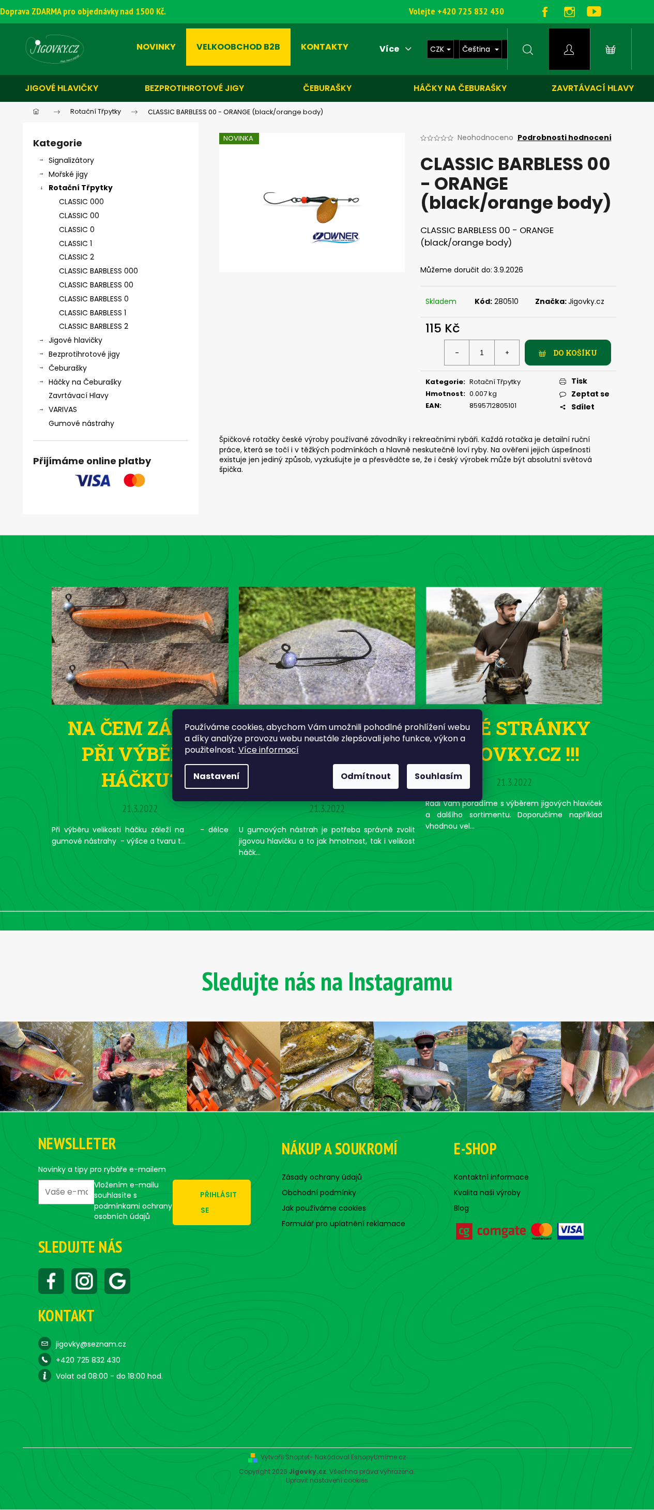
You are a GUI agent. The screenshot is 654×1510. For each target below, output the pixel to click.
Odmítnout (366, 776)
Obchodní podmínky (319, 1192)
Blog (461, 1208)
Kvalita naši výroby (487, 1192)
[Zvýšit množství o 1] (506, 352)
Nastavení (216, 776)
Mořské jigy (68, 174)
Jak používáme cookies (324, 1208)
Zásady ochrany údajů (322, 1177)
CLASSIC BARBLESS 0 (94, 299)
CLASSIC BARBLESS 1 (92, 313)
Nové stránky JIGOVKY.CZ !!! (513, 740)
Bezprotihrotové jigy (194, 88)
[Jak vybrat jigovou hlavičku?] (327, 644)
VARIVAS (63, 409)
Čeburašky (327, 88)
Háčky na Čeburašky (85, 382)
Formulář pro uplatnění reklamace (343, 1223)
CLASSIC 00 (79, 215)
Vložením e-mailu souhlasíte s (133, 1201)
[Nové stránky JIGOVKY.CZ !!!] (513, 644)
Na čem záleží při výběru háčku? (140, 753)
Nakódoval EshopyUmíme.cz (360, 1457)
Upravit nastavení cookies (327, 1480)
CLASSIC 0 (77, 229)
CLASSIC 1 (75, 243)
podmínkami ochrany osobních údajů (133, 1211)
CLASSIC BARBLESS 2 (93, 326)
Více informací (268, 750)
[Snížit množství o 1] (457, 352)
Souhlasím (438, 776)
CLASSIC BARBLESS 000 (98, 271)
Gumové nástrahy (81, 423)
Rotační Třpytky (81, 187)
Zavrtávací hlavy (593, 88)
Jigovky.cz (586, 301)
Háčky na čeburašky (460, 88)
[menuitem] (156, 47)
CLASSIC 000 (81, 201)
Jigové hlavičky (61, 88)
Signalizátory (71, 160)
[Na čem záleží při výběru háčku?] (140, 644)
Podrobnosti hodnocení (565, 138)
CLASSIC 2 (76, 257)
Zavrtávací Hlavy (79, 395)
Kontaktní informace (491, 1177)
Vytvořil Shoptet (285, 1457)
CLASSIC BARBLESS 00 (96, 285)
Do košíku (575, 353)
